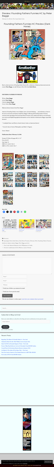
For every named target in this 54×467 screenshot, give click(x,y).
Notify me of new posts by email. (11, 291)
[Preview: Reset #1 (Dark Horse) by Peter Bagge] (10, 223)
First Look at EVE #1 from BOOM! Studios (11, 354)
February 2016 (33, 241)
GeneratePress (37, 465)
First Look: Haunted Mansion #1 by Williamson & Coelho (18, 245)
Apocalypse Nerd (8, 241)
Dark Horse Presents (24, 241)
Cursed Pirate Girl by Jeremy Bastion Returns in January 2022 (15, 348)
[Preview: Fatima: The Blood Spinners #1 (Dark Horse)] (26, 223)
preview (27, 243)
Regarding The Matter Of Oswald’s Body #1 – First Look (14, 339)
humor (9, 243)
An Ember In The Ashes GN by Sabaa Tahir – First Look (14, 350)
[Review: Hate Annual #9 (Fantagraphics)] (43, 223)
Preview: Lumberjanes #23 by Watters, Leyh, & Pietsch (17, 247)
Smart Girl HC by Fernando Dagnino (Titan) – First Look (14, 344)
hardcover (4, 243)
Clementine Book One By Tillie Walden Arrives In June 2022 (15, 341)
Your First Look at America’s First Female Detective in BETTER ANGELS (18, 352)
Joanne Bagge (15, 243)
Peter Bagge (22, 243)
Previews (6, 238)
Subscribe (5, 327)
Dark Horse (16, 241)
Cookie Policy (25, 463)
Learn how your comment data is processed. (32, 299)
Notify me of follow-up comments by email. (14, 288)
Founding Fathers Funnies (44, 241)
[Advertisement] (27, 381)
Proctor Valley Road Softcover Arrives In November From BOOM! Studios (18, 346)
